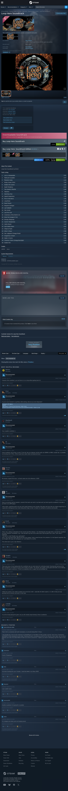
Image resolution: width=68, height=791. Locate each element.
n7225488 (8, 604)
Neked (7, 581)
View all (63, 318)
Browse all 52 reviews (34, 735)
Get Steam (47, 755)
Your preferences (15, 336)
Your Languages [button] (10, 358)
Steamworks (6, 760)
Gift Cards (5, 766)
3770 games (8, 392)
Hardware (21, 760)
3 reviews (8, 469)
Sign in (2, 101)
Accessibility (34, 758)
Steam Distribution (7, 763)
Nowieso (8, 369)
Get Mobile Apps (49, 758)
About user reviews (5, 336)
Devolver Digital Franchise (15, 11)
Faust (7, 391)
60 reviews (15, 557)
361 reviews (8, 443)
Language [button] (25, 353)
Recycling (21, 763)
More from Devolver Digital (17, 273)
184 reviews (8, 371)
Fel (6, 491)
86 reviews (14, 493)
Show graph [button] (61, 353)
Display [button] (43, 353)
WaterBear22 (9, 420)
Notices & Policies (35, 760)
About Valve (21, 755)
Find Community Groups (9, 122)
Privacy (33, 755)
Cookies (33, 763)
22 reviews (14, 582)
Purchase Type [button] (15, 353)
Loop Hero (24, 11)
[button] (3, 7)
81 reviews (15, 392)
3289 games (8, 557)
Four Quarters (28, 46)
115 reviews (14, 605)
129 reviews (14, 522)
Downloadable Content (33, 11)
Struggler (8, 555)
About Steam (6, 755)
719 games (8, 493)
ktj (6, 441)
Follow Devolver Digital (15, 283)
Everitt (7, 521)
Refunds (33, 766)
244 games (8, 605)
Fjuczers (8, 467)
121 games (8, 522)
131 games (8, 582)
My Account (48, 763)
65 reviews (8, 421)
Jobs (20, 758)
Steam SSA (6, 758)
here (29, 323)
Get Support (48, 760)
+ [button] (9, 52)
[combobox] (50, 7)
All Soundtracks (4, 11)
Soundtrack (5, 52)
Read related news (7, 120)
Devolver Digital (29, 48)
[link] (50, 160)
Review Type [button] (5, 353)
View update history (8, 117)
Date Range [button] (34, 353)
